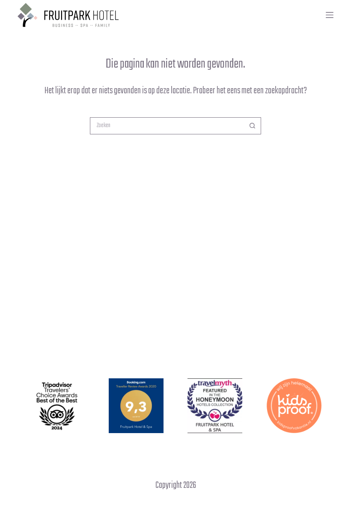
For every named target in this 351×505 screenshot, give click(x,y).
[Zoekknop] (252, 125)
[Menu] (329, 15)
